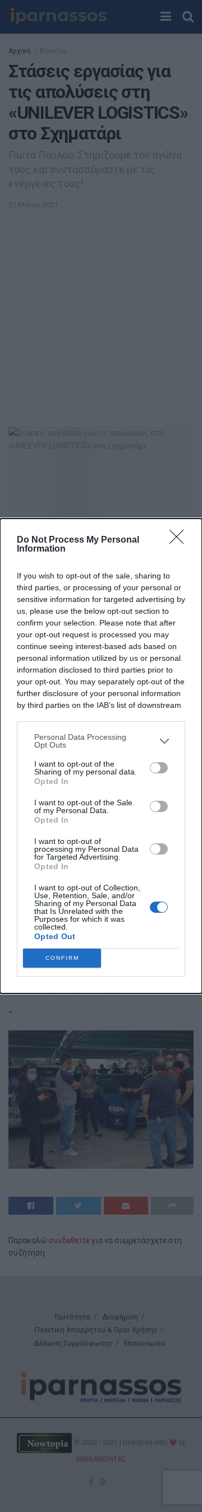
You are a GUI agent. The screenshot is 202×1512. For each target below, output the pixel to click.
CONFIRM (62, 958)
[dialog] (101, 756)
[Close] (180, 540)
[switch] (159, 767)
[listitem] (101, 741)
